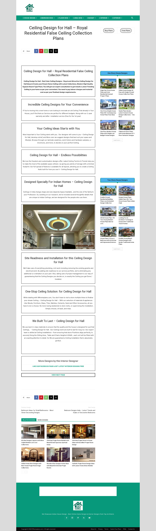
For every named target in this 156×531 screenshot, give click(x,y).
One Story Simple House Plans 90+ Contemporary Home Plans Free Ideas (108, 113)
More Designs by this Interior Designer (58, 361)
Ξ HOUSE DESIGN (29, 18)
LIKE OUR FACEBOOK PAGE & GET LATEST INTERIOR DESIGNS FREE (58, 366)
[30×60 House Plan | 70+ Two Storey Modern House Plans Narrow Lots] (108, 211)
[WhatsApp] (46, 51)
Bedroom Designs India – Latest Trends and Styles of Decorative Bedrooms (79, 411)
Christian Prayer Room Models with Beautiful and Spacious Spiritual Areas (58, 442)
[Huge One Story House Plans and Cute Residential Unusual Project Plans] (108, 84)
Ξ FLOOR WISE (63, 18)
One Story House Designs (117, 73)
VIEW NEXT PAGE (58, 375)
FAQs (124, 529)
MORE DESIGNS (43, 420)
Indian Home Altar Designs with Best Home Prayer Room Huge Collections (31, 466)
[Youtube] (89, 518)
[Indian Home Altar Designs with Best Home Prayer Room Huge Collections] (32, 455)
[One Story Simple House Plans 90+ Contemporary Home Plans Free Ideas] (108, 104)
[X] (51, 51)
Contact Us (131, 529)
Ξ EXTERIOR (116, 18)
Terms (106, 529)
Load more (117, 140)
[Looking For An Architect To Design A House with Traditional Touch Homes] (127, 211)
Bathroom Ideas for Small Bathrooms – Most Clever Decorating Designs (37, 411)
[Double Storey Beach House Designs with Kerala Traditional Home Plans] (127, 232)
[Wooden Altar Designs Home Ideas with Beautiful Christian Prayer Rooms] (58, 455)
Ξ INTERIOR (103, 18)
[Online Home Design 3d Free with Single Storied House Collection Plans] (127, 84)
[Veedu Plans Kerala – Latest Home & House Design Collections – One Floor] (127, 104)
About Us (93, 529)
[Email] (56, 51)
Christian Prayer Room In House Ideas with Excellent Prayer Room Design (82, 442)
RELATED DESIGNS (29, 420)
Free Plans (126, 30)
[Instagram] (72, 518)
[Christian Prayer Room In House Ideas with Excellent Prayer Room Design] (83, 431)
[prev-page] (22, 472)
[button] (132, 18)
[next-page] (26, 472)
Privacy (100, 529)
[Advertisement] (96, 7)
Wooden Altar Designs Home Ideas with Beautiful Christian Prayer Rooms (58, 466)
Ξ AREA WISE (77, 18)
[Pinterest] (41, 51)
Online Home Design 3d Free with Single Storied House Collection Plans (126, 92)
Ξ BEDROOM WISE (46, 18)
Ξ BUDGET (90, 18)
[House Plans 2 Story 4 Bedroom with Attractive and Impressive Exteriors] (108, 232)
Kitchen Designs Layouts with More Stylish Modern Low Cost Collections (32, 442)
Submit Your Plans (115, 529)
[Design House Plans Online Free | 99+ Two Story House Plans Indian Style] (127, 191)
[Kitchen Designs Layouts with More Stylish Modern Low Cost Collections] (32, 431)
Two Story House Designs (117, 180)
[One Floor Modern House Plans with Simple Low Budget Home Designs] (108, 125)
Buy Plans (109, 30)
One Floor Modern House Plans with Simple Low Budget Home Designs (108, 133)
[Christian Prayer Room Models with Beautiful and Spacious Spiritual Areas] (58, 431)
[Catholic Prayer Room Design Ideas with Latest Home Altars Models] (83, 455)
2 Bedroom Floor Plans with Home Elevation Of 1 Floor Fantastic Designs (127, 133)
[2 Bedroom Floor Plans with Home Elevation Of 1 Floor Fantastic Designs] (127, 125)
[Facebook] (36, 51)
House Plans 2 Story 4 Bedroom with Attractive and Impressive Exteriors (108, 240)
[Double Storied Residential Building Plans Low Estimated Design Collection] (108, 191)
